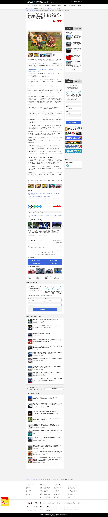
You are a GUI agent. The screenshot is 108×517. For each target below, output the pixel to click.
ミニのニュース (70, 493)
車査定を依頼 (69, 81)
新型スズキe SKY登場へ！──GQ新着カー (56, 231)
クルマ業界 (28, 487)
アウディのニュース (71, 488)
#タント (43, 212)
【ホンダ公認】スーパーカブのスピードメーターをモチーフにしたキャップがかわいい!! (43, 198)
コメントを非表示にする (58, 240)
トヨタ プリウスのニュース (45, 485)
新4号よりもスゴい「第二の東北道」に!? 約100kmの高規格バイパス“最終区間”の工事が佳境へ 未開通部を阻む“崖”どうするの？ (47, 446)
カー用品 (27, 488)
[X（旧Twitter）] (38, 503)
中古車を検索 (54, 260)
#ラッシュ (38, 212)
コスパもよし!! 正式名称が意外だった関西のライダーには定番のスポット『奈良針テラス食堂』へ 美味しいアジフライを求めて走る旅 (47, 452)
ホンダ (48, 73)
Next (62, 225)
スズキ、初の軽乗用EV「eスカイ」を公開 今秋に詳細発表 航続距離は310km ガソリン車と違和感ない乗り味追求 (47, 353)
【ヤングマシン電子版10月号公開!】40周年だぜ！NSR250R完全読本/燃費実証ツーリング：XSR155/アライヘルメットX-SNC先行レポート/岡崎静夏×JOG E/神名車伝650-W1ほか (47, 459)
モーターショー (29, 491)
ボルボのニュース (71, 497)
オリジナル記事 (72, 5)
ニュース (64, 5)
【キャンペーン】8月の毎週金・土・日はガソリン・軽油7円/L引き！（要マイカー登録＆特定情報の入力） (45, 216)
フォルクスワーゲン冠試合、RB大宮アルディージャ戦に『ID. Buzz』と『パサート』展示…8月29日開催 (47, 367)
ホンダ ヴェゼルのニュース (45, 494)
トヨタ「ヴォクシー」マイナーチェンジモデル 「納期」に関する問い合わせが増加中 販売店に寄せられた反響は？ (47, 347)
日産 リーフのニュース (44, 493)
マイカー (79, 5)
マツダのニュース (57, 493)
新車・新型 (28, 485)
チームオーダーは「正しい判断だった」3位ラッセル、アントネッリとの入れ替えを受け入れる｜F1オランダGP (47, 373)
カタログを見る (37, 260)
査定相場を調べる (37, 263)
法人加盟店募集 (71, 509)
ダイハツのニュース (57, 497)
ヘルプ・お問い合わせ (49, 510)
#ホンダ (34, 212)
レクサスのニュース (57, 487)
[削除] (9, 497)
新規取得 (75, 1)
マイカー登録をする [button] (54, 388)
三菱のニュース (57, 491)
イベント (27, 493)
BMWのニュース (71, 487)
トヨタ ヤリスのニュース (44, 488)
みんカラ (41, 509)
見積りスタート (46, 309)
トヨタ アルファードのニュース (45, 487)
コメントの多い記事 (77, 28)
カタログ (40, 5)
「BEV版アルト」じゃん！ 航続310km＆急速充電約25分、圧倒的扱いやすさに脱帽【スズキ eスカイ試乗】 (47, 419)
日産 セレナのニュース (44, 491)
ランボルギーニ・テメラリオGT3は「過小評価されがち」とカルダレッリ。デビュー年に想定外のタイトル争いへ (47, 438)
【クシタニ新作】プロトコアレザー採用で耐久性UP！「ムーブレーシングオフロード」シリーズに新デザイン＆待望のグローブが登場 (47, 425)
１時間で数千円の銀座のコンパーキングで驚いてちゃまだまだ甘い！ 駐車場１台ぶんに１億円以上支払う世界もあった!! (47, 398)
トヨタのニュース (57, 485)
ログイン (72, 1)
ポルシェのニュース (71, 491)
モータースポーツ (29, 490)
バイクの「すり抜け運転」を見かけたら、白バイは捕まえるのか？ (39, 196)
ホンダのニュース (57, 490)
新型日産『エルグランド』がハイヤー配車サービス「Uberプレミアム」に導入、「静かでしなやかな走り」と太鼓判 (33, 232)
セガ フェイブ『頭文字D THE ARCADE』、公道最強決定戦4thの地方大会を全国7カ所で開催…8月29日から (47, 340)
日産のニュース (57, 488)
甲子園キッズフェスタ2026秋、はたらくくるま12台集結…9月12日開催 (47, 358)
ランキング (69, 28)
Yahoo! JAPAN (79, 1)
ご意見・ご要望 (77, 509)
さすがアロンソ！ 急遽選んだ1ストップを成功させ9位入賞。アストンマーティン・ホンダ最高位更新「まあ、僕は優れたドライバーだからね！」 (47, 432)
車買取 (59, 5)
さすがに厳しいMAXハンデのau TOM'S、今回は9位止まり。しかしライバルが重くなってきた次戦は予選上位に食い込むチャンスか (47, 412)
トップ (28, 5)
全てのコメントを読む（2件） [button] (45, 252)
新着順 (61, 242)
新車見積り (53, 5)
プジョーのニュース (71, 494)
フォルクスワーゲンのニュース (73, 490)
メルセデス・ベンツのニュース (73, 485)
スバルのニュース (57, 494)
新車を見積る (54, 263)
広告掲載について (65, 509)
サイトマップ (60, 509)
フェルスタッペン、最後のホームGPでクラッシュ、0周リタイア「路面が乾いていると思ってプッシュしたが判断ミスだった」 (47, 379)
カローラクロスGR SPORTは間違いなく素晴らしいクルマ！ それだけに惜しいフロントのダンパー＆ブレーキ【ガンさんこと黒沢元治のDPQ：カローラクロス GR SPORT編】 (47, 405)
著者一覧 (55, 509)
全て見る (54, 55)
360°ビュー (34, 5)
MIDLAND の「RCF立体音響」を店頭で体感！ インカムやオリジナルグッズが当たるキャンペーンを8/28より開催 (44, 232)
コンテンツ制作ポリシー (49, 509)
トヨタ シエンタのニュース (45, 490)
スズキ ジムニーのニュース (45, 497)
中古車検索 (47, 5)
